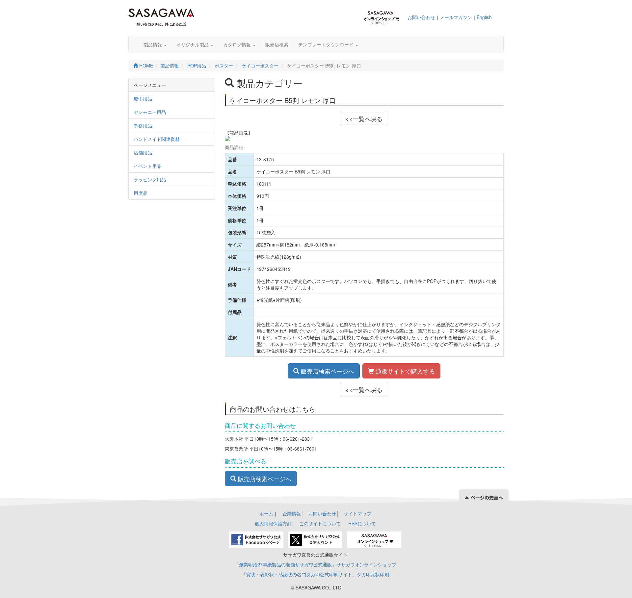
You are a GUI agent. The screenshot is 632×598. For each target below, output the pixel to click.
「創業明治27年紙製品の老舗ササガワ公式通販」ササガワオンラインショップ (315, 564)
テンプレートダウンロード (326, 44)
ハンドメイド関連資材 (157, 139)
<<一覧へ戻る (364, 118)
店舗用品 (143, 152)
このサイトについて (320, 523)
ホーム (266, 513)
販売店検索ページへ (326, 371)
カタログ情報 (237, 44)
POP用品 (196, 65)
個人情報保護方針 (273, 523)
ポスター (224, 65)
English (484, 17)
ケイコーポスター (260, 65)
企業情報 (291, 513)
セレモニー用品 (150, 112)
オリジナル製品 (193, 44)
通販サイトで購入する (404, 371)
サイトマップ (357, 513)
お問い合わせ (421, 17)
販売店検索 (276, 44)
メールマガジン (456, 17)
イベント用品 (147, 166)
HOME (145, 65)
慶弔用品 (143, 98)
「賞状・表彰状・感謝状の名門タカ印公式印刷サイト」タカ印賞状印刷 (315, 574)
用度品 (140, 193)
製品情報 (153, 44)
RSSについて (362, 523)
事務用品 (143, 125)
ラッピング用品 (150, 179)
